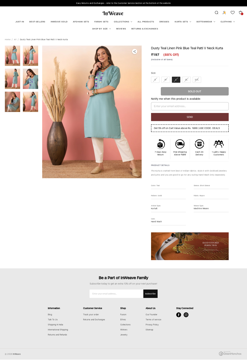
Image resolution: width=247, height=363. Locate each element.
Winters (124, 330)
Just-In (19, 22)
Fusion (123, 314)
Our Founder (151, 314)
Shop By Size (100, 29)
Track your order (91, 314)
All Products (146, 22)
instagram (186, 314)
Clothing (226, 22)
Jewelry (124, 335)
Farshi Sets (101, 22)
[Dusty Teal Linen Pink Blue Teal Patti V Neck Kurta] (92, 112)
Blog (50, 314)
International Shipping (58, 330)
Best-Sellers (37, 22)
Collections (121, 22)
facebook (178, 314)
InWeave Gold (59, 22)
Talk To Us (53, 319)
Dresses (164, 22)
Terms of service (153, 319)
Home (7, 39)
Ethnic (123, 319)
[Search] (214, 13)
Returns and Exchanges (94, 319)
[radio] (155, 80)
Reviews (121, 29)
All (15, 39)
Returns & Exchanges (144, 29)
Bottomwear (204, 22)
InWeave (17, 354)
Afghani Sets (81, 22)
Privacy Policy (152, 324)
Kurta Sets (181, 22)
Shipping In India (55, 324)
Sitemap (149, 330)
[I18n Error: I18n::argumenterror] (12, 56)
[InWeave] (113, 13)
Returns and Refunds (57, 335)
